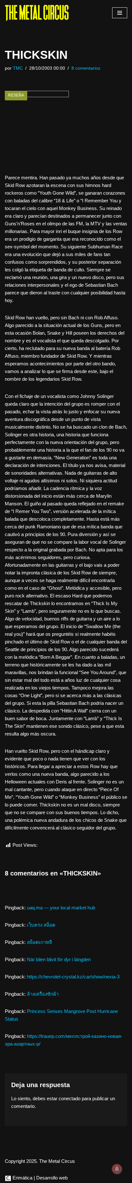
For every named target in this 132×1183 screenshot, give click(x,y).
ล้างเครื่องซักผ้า (43, 994)
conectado (69, 1098)
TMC (18, 68)
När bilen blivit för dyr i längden (59, 959)
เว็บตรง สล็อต (41, 925)
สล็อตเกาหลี (39, 942)
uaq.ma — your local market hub (61, 907)
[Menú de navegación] (119, 12)
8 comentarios (85, 68)
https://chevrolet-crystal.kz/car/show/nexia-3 (73, 976)
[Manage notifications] (117, 1169)
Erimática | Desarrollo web (39, 1177)
